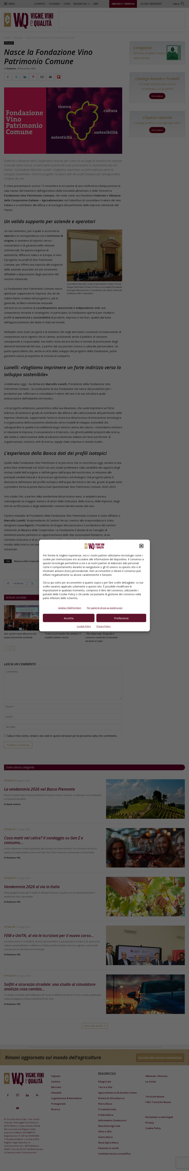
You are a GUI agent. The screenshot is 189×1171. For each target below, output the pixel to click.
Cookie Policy (84, 626)
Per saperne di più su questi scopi (104, 607)
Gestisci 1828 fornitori (69, 607)
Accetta (68, 618)
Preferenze (121, 618)
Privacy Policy (104, 626)
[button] (141, 546)
